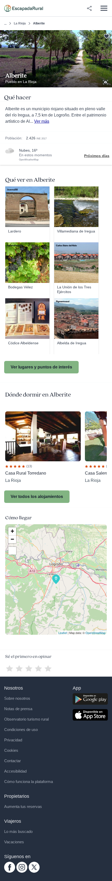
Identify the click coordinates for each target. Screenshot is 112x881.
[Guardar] (106, 35)
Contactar (12, 761)
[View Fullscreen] (12, 551)
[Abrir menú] (104, 8)
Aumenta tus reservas (23, 806)
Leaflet (62, 633)
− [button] (12, 539)
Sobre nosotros (17, 698)
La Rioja (20, 23)
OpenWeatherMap (29, 159)
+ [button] (12, 531)
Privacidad (13, 740)
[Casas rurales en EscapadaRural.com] (23, 8)
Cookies (11, 750)
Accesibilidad (15, 771)
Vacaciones (14, 842)
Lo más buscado (18, 831)
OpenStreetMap (95, 633)
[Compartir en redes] (89, 8)
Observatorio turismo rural (26, 719)
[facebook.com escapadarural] (9, 871)
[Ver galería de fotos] (106, 81)
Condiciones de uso (21, 729)
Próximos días (96, 156)
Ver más (41, 121)
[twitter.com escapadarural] (34, 871)
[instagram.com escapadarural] (21, 871)
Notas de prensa (18, 709)
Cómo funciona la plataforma (28, 781)
